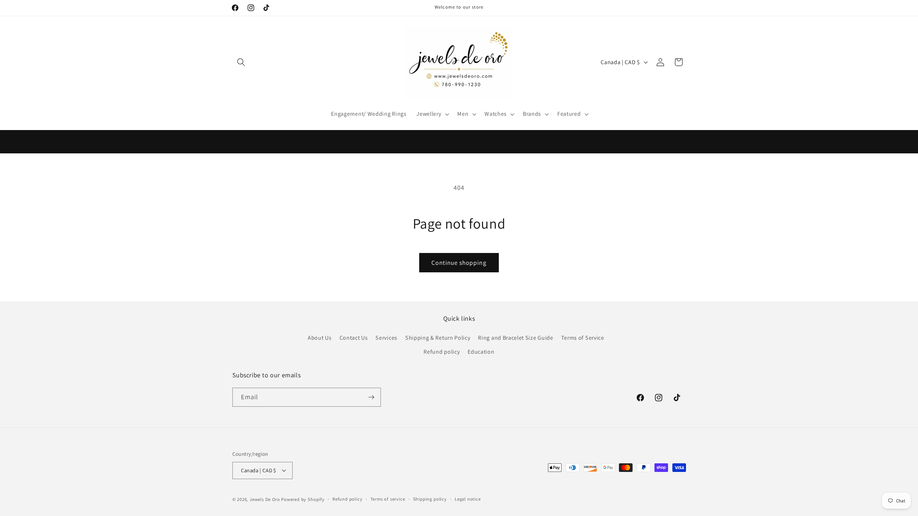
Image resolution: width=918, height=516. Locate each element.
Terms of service (387, 499)
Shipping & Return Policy (437, 337)
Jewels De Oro (265, 499)
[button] (241, 62)
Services (386, 337)
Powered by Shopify (303, 499)
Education (481, 351)
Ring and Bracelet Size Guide (515, 337)
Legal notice (468, 499)
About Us (320, 337)
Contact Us (354, 337)
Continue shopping (459, 262)
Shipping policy (430, 499)
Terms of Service (582, 337)
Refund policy (441, 351)
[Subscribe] (371, 397)
